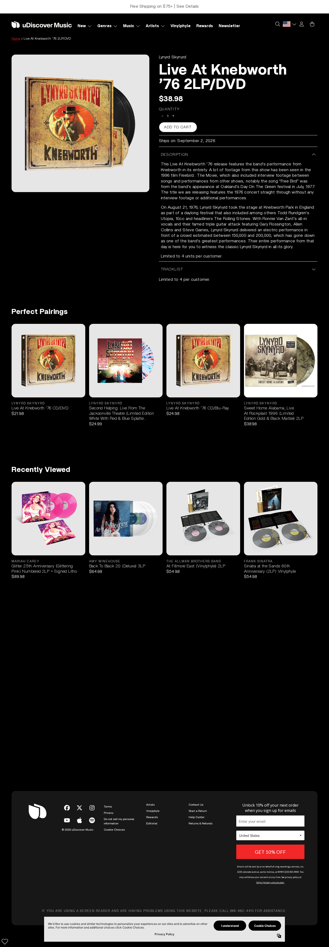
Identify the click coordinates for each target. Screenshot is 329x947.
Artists (150, 804)
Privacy (108, 812)
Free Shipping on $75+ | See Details (164, 6)
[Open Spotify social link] (92, 820)
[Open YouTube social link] (67, 820)
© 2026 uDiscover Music (77, 829)
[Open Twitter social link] (79, 808)
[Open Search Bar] (277, 24)
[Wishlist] (5, 941)
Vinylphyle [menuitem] (181, 26)
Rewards (152, 817)
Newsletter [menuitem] (229, 26)
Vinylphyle (152, 810)
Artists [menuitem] (152, 26)
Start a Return (198, 810)
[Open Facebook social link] (67, 808)
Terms (108, 806)
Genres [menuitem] (104, 26)
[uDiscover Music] (42, 24)
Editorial (151, 823)
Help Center (196, 817)
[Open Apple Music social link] (79, 820)
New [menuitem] (82, 26)
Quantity (169, 109)
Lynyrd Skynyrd (172, 57)
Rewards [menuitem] (204, 26)
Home (16, 38)
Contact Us (196, 804)
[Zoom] (80, 123)
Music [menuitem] (128, 26)
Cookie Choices (114, 829)
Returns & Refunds (200, 823)
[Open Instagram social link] (92, 808)
